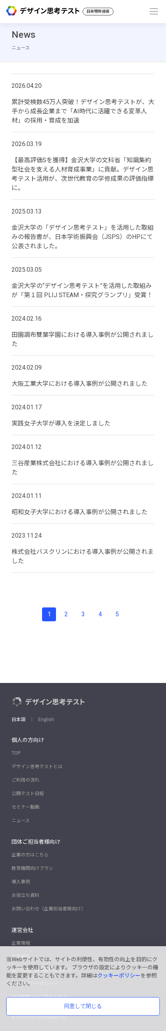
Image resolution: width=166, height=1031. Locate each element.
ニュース (21, 820)
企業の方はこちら (30, 855)
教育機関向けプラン (32, 868)
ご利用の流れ (25, 780)
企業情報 (21, 943)
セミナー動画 (25, 807)
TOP (16, 753)
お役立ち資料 (25, 895)
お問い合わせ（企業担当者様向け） (49, 909)
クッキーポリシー (119, 975)
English (46, 719)
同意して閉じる (83, 1006)
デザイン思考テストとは (37, 766)
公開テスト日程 (28, 793)
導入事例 (21, 882)
